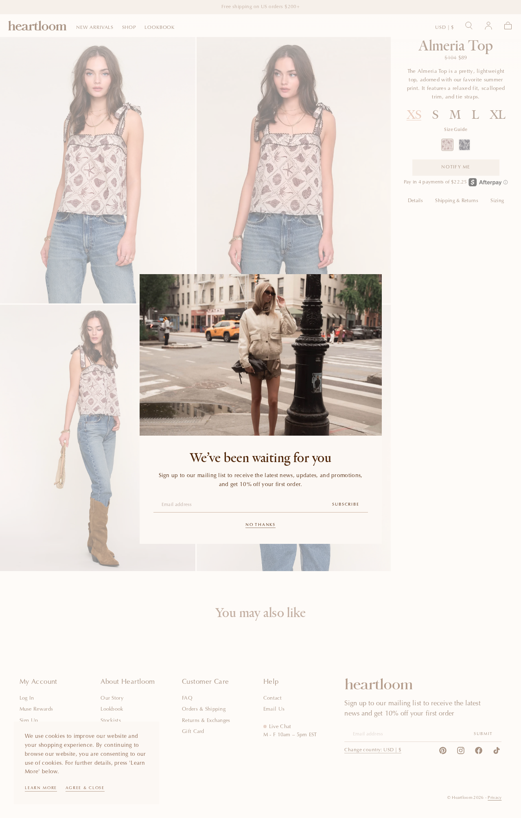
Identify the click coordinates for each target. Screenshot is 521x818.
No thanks (260, 525)
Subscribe (345, 505)
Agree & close (85, 788)
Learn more (41, 788)
